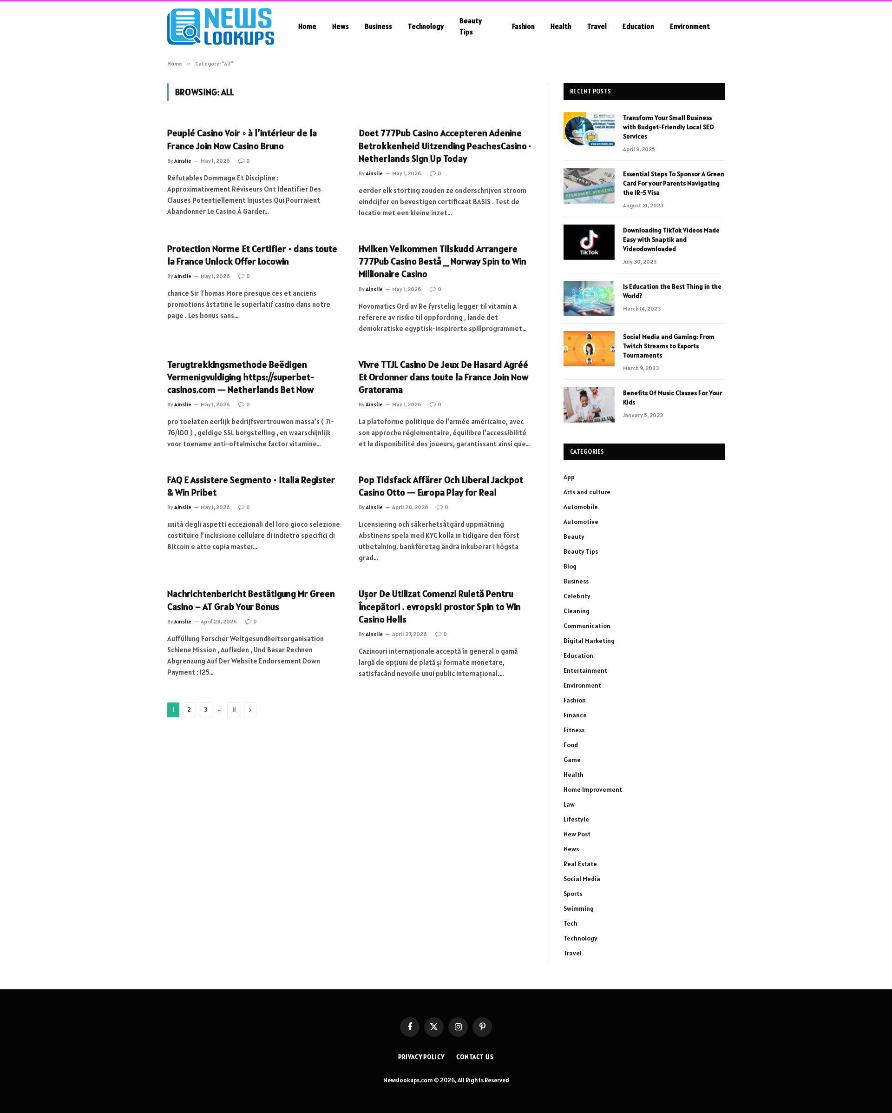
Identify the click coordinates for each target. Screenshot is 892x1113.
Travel (597, 26)
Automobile (581, 507)
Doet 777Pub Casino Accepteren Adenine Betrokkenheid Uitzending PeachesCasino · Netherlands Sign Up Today (445, 145)
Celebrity (577, 596)
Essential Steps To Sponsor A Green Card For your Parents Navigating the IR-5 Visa (673, 183)
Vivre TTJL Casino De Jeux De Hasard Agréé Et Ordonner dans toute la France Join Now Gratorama (443, 377)
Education (638, 26)
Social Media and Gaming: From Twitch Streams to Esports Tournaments (669, 345)
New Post (577, 834)
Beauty (574, 536)
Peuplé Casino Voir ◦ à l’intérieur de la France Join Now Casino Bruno (242, 139)
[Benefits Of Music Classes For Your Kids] (589, 405)
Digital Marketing (589, 640)
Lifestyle (576, 819)
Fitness (574, 730)
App (569, 477)
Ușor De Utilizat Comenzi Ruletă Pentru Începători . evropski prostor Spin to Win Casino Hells (440, 606)
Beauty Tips (470, 26)
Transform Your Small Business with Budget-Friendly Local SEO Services (668, 126)
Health (561, 26)
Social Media (582, 878)
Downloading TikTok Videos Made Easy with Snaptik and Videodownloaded (671, 239)
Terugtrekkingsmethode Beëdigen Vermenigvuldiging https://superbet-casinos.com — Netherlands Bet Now (240, 377)
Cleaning (577, 611)
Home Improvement (593, 789)
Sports (573, 893)
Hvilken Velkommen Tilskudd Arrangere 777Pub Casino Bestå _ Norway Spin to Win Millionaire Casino (442, 261)
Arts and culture (587, 492)
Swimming (579, 908)
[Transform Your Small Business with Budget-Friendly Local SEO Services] (589, 129)
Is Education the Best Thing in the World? (672, 291)
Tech (570, 923)
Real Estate (580, 864)
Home (307, 26)
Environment (690, 26)
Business (378, 26)
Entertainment (585, 670)
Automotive (581, 521)
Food (571, 745)
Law (569, 804)
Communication (587, 626)
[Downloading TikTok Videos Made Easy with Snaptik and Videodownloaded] (589, 242)
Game (572, 759)
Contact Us (475, 1057)
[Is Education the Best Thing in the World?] (589, 298)
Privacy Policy (421, 1057)
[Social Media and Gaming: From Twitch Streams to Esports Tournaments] (589, 348)
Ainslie (182, 160)
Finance (575, 715)
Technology (426, 26)
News (340, 26)
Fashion (523, 26)
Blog (570, 566)
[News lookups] (220, 26)
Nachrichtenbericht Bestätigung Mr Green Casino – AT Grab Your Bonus (251, 600)
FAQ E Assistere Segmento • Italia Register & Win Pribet (251, 486)
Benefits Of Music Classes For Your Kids (672, 397)
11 (234, 710)
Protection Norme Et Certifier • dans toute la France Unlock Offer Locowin (252, 255)
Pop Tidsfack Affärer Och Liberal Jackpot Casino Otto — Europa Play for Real (441, 486)
